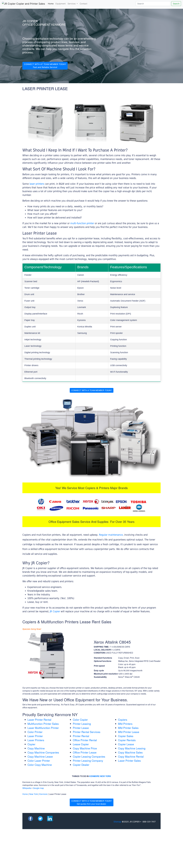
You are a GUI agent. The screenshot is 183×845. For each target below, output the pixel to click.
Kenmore (43, 794)
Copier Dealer (81, 765)
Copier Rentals (127, 740)
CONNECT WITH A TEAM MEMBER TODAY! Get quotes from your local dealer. (91, 802)
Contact (83, 3)
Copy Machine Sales (130, 752)
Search (176, 3)
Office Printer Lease (84, 752)
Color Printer (35, 732)
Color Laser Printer (39, 760)
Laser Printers (36, 740)
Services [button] (72, 3)
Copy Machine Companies (43, 752)
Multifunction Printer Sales (43, 724)
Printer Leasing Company (88, 760)
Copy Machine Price (85, 748)
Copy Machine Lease (40, 756)
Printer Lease (81, 728)
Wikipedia (26, 788)
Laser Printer (35, 736)
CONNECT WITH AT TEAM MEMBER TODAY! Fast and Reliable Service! (45, 65)
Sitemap (117, 821)
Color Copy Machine (40, 765)
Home (51, 3)
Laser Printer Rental (39, 719)
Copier (31, 744)
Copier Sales (125, 736)
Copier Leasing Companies (89, 756)
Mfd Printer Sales (128, 728)
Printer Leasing (82, 724)
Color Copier (80, 719)
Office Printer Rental (85, 740)
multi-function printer (82, 223)
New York (33, 794)
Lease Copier (81, 744)
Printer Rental (81, 736)
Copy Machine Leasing (131, 748)
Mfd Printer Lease (128, 732)
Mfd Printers (125, 724)
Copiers (122, 719)
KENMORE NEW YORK (100, 776)
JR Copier (55, 611)
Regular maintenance (111, 534)
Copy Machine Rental (131, 756)
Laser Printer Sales (129, 760)
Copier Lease (126, 744)
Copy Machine (36, 748)
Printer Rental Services (86, 732)
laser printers (37, 183)
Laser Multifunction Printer (43, 728)
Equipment (61, 3)
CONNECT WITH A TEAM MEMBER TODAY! (91, 390)
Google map (38, 788)
